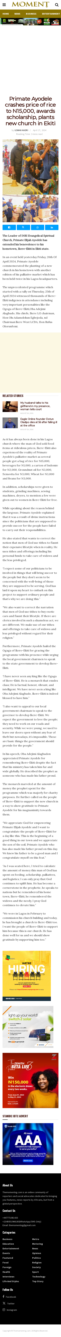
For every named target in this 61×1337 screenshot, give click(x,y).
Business (31, 13)
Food (5, 1262)
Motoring (37, 1243)
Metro (35, 1239)
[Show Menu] (4, 5)
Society (36, 1267)
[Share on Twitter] (23, 227)
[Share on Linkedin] (51, 227)
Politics (36, 1257)
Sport (35, 1271)
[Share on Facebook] (9, 227)
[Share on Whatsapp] (37, 227)
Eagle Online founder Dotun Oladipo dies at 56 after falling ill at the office (38, 422)
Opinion (36, 1253)
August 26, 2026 (26, 413)
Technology (38, 1276)
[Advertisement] (30, 57)
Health (6, 1271)
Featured (8, 1257)
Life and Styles (11, 1281)
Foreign (7, 1267)
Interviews (8, 1276)
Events (6, 1253)
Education (8, 1243)
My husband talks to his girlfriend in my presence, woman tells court (35, 406)
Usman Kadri (21, 130)
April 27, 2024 (39, 130)
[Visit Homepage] (30, 5)
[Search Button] (56, 5)
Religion (37, 1262)
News (17, 13)
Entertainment (51, 13)
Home (6, 13)
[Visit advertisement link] (30, 21)
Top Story (37, 1281)
